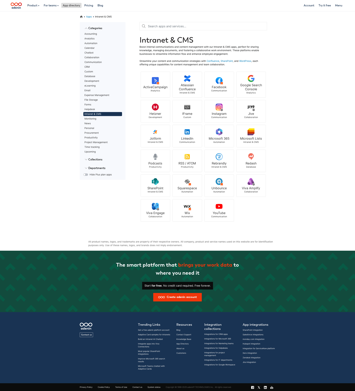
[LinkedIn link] (266, 388)
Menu (338, 5)
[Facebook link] (253, 388)
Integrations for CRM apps (216, 334)
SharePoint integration (253, 330)
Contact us (86, 335)
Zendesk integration (251, 357)
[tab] (102, 28)
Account (309, 5)
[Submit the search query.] (143, 26)
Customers (181, 353)
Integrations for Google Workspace (219, 365)
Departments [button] (96, 168)
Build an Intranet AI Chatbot (150, 339)
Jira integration (249, 362)
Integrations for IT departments (218, 360)
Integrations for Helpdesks (216, 348)
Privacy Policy (86, 387)
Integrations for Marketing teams (219, 343)
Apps (89, 16)
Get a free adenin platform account (153, 330)
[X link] (260, 388)
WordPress (245, 61)
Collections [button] (95, 159)
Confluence (213, 61)
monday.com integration (253, 339)
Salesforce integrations (253, 334)
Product (32, 5)
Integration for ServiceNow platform (259, 348)
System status (154, 387)
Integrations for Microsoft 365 (217, 339)
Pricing (88, 5)
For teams (50, 5)
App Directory (182, 344)
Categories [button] (95, 28)
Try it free (325, 5)
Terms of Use (121, 387)
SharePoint (227, 61)
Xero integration (250, 353)
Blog (100, 5)
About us (180, 348)
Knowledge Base (183, 339)
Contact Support (183, 334)
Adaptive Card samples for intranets (154, 334)
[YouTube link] (272, 388)
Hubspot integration (251, 344)
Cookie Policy (104, 387)
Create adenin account (181, 297)
